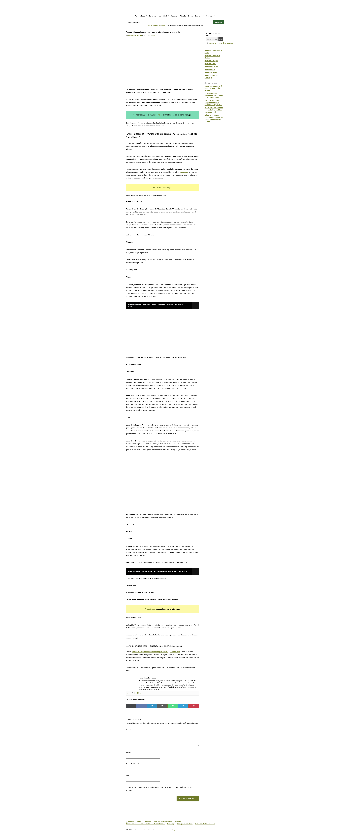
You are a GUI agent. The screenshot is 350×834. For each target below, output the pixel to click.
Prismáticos (150, 609)
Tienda (183, 16)
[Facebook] (130, 693)
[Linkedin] (135, 693)
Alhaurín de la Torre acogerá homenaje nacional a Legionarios (213, 103)
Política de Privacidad (162, 822)
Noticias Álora (210, 64)
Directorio (174, 16)
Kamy (173, 830)
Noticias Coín (210, 70)
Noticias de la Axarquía (205, 824)
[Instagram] (127, 693)
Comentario (130, 730)
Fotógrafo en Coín (184, 824)
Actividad (163, 16)
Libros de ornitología (162, 188)
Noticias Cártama (211, 67)
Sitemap (170, 824)
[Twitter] (133, 693)
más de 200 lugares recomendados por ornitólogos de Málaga (156, 652)
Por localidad (140, 16)
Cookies (147, 822)
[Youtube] (138, 693)
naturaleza (184, 172)
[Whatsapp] (140, 693)
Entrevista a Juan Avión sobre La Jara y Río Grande (214, 88)
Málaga (163, 25)
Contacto (209, 16)
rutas (160, 115)
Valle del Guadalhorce (153, 25)
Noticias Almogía (211, 61)
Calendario (153, 16)
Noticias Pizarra (211, 73)
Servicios (198, 16)
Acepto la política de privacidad (221, 43)
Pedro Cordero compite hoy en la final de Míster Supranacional (214, 110)
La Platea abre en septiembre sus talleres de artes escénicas (214, 95)
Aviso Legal (180, 822)
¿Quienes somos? (133, 822)
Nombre (129, 752)
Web (127, 775)
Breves (190, 16)
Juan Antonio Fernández (135, 35)
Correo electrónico (132, 764)
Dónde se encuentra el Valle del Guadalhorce (145, 824)
